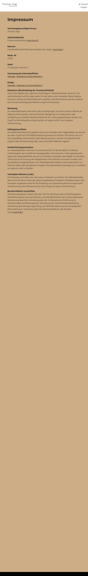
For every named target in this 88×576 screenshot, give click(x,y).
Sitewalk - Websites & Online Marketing (24, 76)
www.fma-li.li (32, 40)
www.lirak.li (58, 49)
